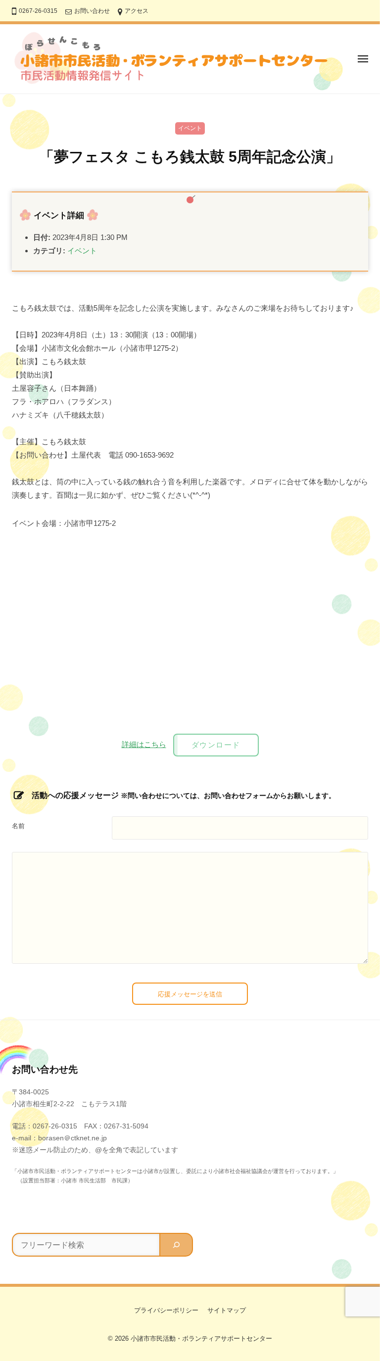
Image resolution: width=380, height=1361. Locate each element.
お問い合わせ (92, 10)
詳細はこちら (144, 744)
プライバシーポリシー (166, 1310)
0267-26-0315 (38, 10)
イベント (190, 128)
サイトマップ (226, 1310)
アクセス (136, 10)
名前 (18, 826)
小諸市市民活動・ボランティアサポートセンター (201, 1338)
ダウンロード (215, 745)
